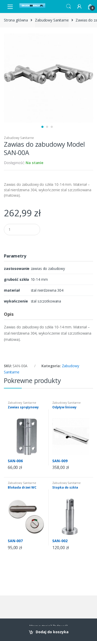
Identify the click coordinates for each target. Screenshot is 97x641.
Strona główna (16, 20)
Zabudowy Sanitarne (52, 20)
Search (68, 6)
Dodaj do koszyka (52, 631)
